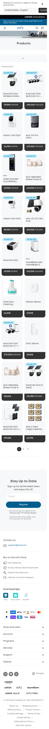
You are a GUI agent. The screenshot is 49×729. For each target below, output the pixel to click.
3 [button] (27, 449)
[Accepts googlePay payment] (33, 612)
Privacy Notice (30, 513)
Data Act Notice (23, 725)
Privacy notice (32, 710)
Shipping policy (30, 706)
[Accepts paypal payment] (7, 617)
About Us (13, 706)
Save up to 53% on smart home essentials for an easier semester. (22, 22)
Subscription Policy (23, 721)
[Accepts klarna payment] (33, 617)
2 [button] (23, 449)
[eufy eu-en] (20, 28)
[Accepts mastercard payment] (39, 612)
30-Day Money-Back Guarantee (23, 568)
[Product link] (12, 80)
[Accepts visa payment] (26, 617)
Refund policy (14, 710)
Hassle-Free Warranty (18, 572)
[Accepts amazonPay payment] (7, 612)
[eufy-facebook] (11, 674)
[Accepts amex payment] (13, 612)
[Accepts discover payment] (26, 612)
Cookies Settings (15, 713)
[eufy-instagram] (5, 674)
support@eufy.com (17, 545)
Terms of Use (15, 513)
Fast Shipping (14, 563)
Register (23, 505)
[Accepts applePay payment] (20, 612)
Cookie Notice (23, 717)
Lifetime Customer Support (21, 577)
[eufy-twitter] (16, 674)
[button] (42, 4)
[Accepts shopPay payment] (13, 617)
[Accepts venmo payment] (20, 617)
